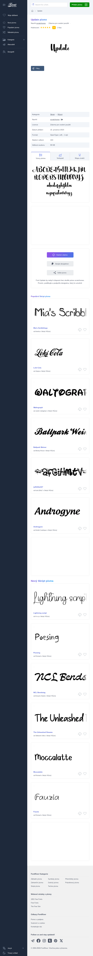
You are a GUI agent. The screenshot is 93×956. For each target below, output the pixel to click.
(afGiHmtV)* (38, 487)
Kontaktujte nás (36, 927)
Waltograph (38, 407)
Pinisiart (38, 656)
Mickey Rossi (39, 451)
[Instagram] (44, 942)
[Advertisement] (60, 91)
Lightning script (40, 613)
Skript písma (35, 886)
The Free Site (35, 906)
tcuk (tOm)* (39, 490)
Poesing (36, 653)
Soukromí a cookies (38, 923)
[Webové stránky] (61, 119)
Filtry (38, 68)
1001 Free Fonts (36, 899)
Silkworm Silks (40, 736)
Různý (60, 114)
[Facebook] (38, 942)
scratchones (41, 23)
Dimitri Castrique (40, 530)
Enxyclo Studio (40, 696)
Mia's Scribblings (40, 328)
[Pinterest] (56, 942)
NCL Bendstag (39, 692)
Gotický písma (53, 882)
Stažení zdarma (61, 255)
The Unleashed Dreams (43, 732)
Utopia (37, 371)
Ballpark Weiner (39, 447)
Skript (52, 114)
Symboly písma (53, 879)
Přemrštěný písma (71, 879)
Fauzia (36, 812)
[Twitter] (61, 942)
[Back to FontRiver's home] (11, 5)
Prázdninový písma (72, 882)
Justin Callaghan (41, 411)
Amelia (37, 331)
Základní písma (36, 879)
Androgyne (38, 527)
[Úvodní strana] (32, 10)
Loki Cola (37, 368)
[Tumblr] (50, 942)
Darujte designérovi (62, 264)
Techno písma (53, 886)
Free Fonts (35, 903)
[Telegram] (33, 942)
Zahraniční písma (37, 882)
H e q (37, 616)
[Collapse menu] (4, 5)
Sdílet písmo (61, 273)
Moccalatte (38, 772)
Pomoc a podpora (37, 919)
